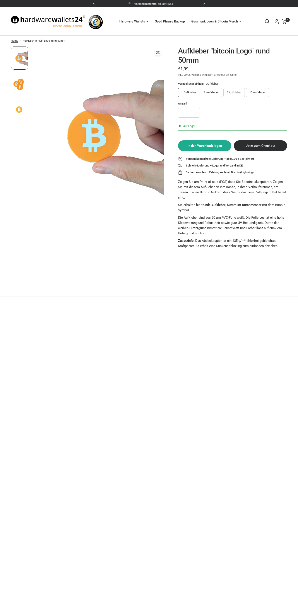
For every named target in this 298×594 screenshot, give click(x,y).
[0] (283, 21)
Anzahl (182, 103)
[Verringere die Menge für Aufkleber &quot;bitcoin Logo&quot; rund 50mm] (181, 112)
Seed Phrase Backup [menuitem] (170, 21)
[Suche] (267, 21)
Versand (196, 74)
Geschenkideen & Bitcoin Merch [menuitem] (214, 21)
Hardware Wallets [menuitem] (132, 21)
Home (14, 40)
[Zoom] (158, 52)
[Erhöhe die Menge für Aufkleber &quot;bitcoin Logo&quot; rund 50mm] (196, 112)
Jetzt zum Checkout (260, 146)
